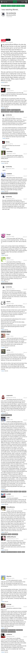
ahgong (8, 301)
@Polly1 (8, 336)
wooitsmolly (12, 13)
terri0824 (8, 494)
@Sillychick (8, 578)
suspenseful (9, 395)
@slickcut (8, 260)
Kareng (8, 88)
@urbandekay (9, 153)
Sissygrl (8, 234)
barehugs (8, 604)
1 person (2, 107)
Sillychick (8, 576)
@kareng (8, 90)
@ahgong (8, 303)
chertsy (8, 350)
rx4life (8, 417)
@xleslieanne (9, 636)
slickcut (8, 258)
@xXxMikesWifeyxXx (11, 538)
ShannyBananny (10, 507)
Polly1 (8, 334)
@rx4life (8, 419)
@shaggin (8, 509)
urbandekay (9, 151)
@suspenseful (9, 397)
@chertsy (8, 352)
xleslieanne (9, 634)
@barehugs (8, 606)
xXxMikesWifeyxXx (11, 537)
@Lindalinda (9, 175)
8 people (2, 82)
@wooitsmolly (9, 15)
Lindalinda (9, 173)
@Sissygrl (8, 236)
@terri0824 (8, 496)
